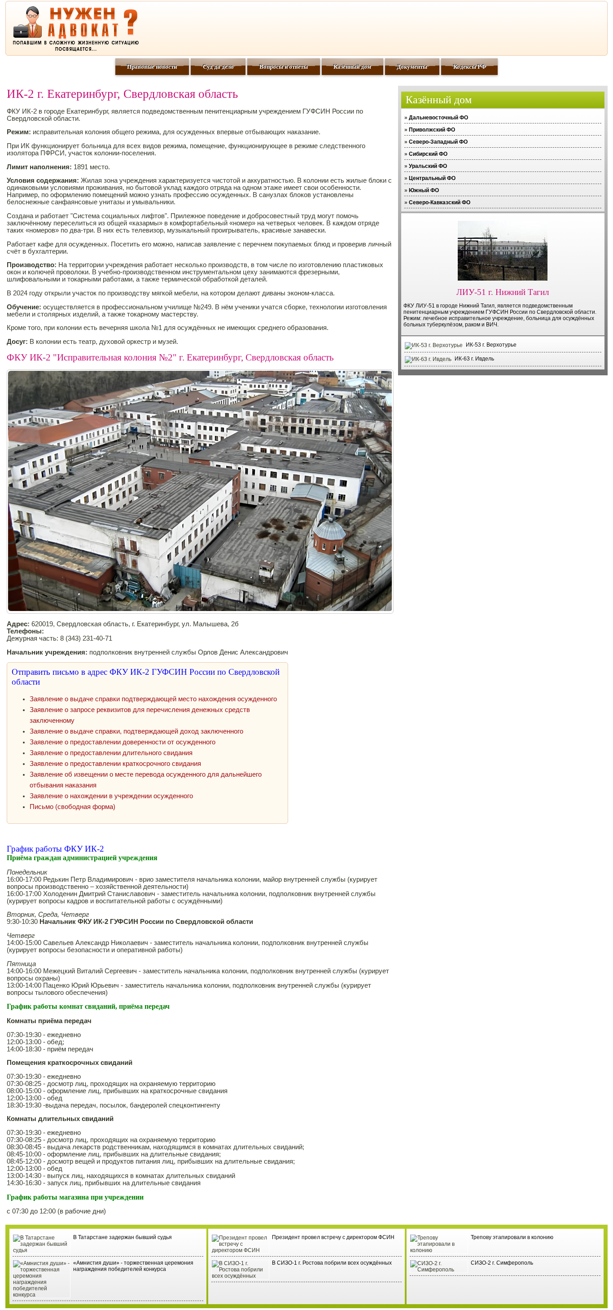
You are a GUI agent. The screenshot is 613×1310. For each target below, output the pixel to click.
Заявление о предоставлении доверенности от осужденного (122, 742)
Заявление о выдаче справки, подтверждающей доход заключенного (136, 731)
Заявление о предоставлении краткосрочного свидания (115, 763)
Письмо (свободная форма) (72, 806)
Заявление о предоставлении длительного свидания (111, 752)
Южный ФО (424, 190)
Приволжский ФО (432, 130)
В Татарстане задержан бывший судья (122, 1237)
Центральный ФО (432, 178)
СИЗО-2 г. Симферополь (502, 1263)
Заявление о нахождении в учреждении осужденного (111, 796)
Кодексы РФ (469, 66)
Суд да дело (218, 66)
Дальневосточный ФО (438, 117)
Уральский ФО (428, 166)
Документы (412, 66)
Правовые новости (152, 66)
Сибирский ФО (428, 154)
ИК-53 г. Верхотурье (491, 345)
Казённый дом (352, 66)
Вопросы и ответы (283, 66)
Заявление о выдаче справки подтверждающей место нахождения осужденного (153, 699)
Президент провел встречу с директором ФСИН (333, 1237)
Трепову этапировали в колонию (512, 1237)
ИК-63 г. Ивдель (474, 359)
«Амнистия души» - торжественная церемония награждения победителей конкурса (133, 1266)
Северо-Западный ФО (438, 142)
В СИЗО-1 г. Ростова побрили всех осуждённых (332, 1263)
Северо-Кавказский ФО (439, 202)
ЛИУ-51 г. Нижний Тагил (502, 292)
